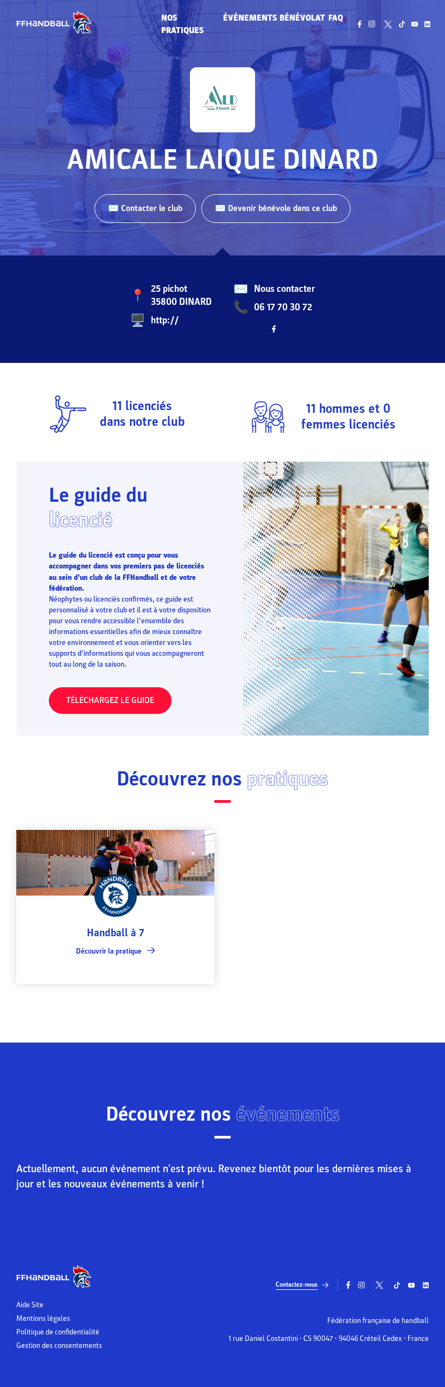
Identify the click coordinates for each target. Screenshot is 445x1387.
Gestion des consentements (59, 1345)
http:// (165, 320)
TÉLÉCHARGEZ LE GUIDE (110, 700)
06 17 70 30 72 (283, 307)
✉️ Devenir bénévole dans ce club (276, 208)
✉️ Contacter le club (145, 208)
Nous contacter (284, 289)
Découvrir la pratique (109, 951)
